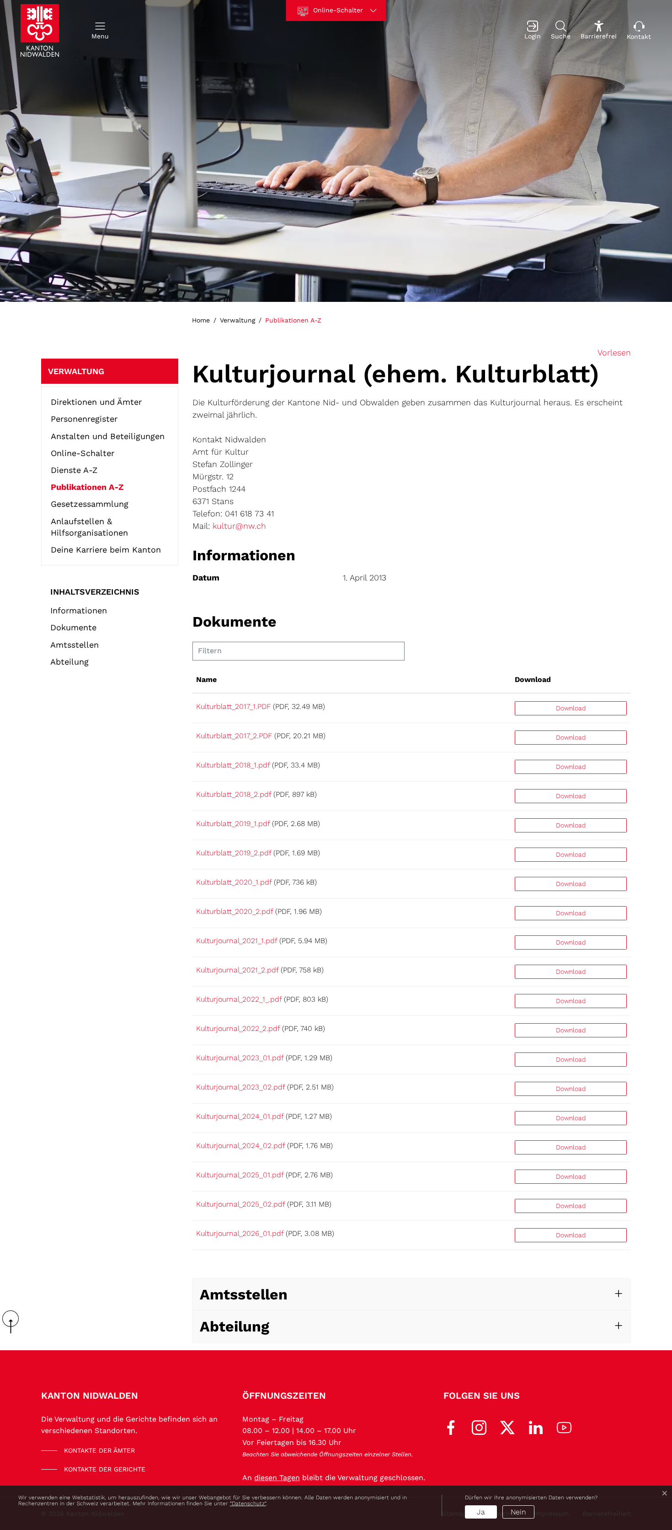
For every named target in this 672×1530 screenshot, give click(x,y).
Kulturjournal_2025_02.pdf (240, 1204)
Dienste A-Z (74, 470)
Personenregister (84, 419)
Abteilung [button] (234, 1326)
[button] (100, 30)
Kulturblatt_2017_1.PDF (233, 706)
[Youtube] (564, 1426)
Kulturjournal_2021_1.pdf (236, 940)
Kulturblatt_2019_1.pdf (233, 823)
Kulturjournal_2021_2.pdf (237, 970)
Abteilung (69, 661)
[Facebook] (450, 1426)
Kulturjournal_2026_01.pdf (239, 1233)
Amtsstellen (74, 645)
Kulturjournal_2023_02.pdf (240, 1087)
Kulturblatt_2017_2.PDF (234, 735)
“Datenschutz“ (248, 1503)
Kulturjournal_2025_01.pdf (239, 1174)
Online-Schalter (82, 453)
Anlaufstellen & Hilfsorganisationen (89, 526)
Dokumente (73, 627)
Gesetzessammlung (89, 504)
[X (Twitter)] (507, 1426)
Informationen (78, 610)
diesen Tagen (277, 1477)
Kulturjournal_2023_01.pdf (239, 1057)
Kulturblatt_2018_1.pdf (233, 765)
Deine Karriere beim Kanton (106, 549)
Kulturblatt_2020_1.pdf (234, 882)
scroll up (13, 1321)
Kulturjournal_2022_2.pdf (238, 1028)
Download (533, 679)
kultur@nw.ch (239, 526)
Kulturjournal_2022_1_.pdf (239, 999)
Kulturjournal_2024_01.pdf (239, 1116)
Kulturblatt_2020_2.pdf (234, 911)
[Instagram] (479, 1426)
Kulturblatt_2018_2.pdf (233, 794)
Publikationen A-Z (87, 488)
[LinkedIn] (535, 1426)
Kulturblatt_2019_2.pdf (233, 852)
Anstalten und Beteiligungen (108, 436)
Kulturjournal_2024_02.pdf (240, 1145)
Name (206, 679)
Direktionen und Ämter (96, 402)
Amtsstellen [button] (244, 1294)
